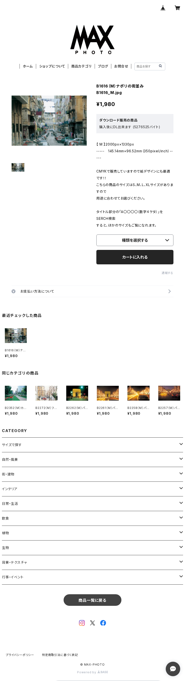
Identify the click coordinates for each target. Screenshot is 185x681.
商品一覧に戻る (92, 600)
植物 (5, 533)
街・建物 (8, 474)
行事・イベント (13, 577)
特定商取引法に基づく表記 (60, 655)
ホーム (28, 66)
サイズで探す (12, 445)
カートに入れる (135, 257)
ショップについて (52, 66)
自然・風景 (10, 459)
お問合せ (121, 66)
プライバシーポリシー (20, 655)
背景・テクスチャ (14, 562)
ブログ (103, 66)
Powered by (87, 672)
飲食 (5, 518)
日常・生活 (10, 503)
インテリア (10, 489)
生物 (5, 548)
